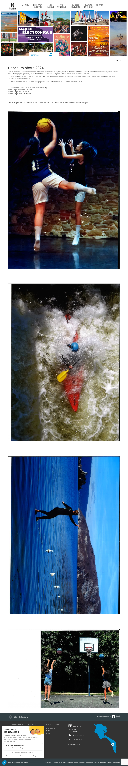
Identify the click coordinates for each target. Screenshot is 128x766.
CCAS (47, 731)
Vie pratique (50, 6)
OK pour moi (37, 756)
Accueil (25, 5)
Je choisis (23, 756)
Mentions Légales (73, 762)
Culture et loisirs (88, 6)
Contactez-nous (75, 744)
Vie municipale (61, 6)
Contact (99, 5)
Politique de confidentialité (86, 762)
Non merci (9, 756)
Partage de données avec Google (15, 748)
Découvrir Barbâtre (37, 6)
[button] (4, 762)
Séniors (48, 733)
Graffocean (117, 762)
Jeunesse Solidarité (75, 6)
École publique (49, 727)
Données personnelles (100, 762)
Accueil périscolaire (50, 728)
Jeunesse (48, 730)
